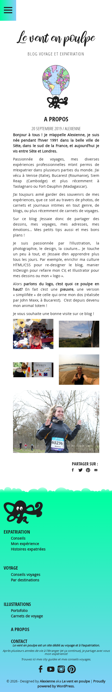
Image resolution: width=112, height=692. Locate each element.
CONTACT (19, 641)
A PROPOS (20, 629)
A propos (56, 118)
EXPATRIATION (17, 532)
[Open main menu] (8, 10)
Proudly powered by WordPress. (71, 683)
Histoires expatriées (28, 549)
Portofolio (19, 610)
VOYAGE (11, 568)
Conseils (18, 538)
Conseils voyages (25, 574)
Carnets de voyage (27, 615)
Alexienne (47, 681)
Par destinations (25, 579)
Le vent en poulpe (56, 39)
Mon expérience (25, 543)
